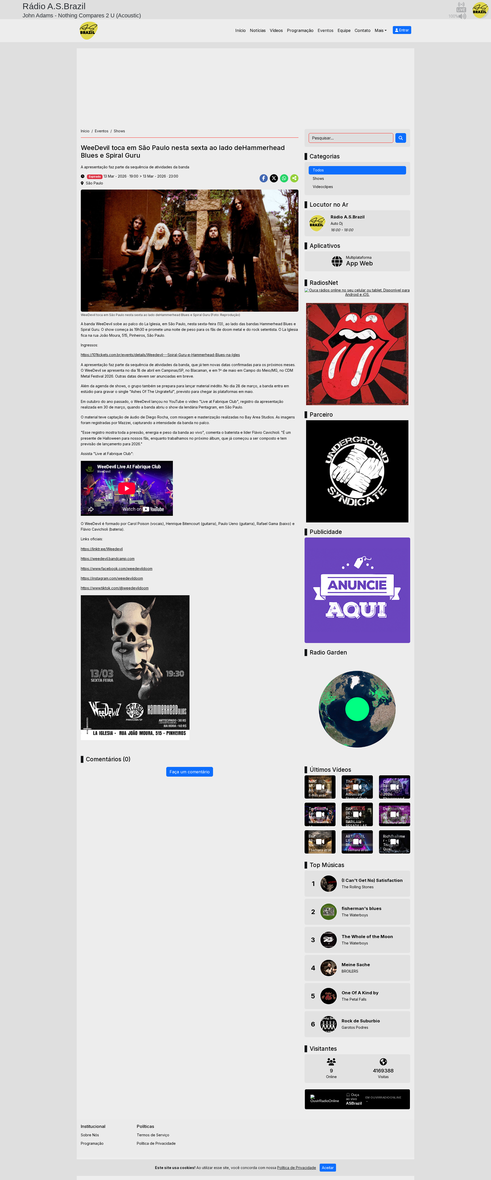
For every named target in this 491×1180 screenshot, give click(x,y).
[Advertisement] (245, 90)
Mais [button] (379, 30)
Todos (318, 170)
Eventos (325, 30)
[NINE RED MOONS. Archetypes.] (320, 787)
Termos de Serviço (153, 1135)
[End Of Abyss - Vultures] (320, 842)
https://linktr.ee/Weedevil (102, 549)
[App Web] (357, 261)
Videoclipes (323, 186)
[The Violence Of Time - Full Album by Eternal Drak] (357, 787)
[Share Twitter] (274, 178)
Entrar (403, 30)
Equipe (344, 30)
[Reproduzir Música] (329, 884)
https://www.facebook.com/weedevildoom (116, 568)
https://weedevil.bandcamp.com (108, 558)
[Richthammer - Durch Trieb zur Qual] (394, 842)
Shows (318, 178)
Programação (300, 30)
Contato (363, 30)
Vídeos (276, 30)
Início (240, 30)
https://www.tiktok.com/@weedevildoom (115, 588)
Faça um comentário (190, 771)
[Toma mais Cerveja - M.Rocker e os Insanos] (320, 814)
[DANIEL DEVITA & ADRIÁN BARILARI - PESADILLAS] (357, 814)
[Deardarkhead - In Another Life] (394, 814)
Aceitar (328, 1167)
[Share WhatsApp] (284, 178)
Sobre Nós (90, 1135)
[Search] (400, 138)
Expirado (95, 176)
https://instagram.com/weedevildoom (112, 578)
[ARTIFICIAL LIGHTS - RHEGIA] (357, 842)
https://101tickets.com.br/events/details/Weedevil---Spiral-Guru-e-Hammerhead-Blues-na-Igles (160, 355)
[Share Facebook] (264, 178)
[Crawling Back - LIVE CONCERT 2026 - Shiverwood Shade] (394, 787)
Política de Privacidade (156, 1143)
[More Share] (294, 178)
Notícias (258, 30)
